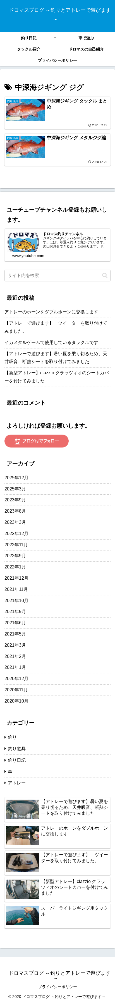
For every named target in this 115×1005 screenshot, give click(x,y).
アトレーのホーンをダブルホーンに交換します (51, 311)
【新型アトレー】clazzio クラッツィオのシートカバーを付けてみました (56, 376)
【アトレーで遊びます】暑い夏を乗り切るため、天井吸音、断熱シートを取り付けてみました (55, 357)
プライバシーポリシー (57, 987)
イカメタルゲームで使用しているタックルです (51, 342)
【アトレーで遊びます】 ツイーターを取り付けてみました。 (55, 327)
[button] (105, 275)
